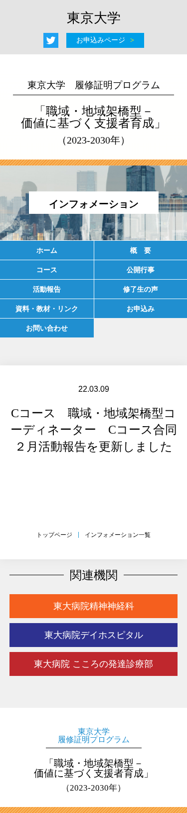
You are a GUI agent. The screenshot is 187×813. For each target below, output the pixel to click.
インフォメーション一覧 (118, 534)
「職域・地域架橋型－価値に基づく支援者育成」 (93, 113)
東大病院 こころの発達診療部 (93, 664)
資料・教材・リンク (46, 309)
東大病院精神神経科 (93, 606)
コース (46, 270)
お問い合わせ (47, 328)
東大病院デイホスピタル (93, 635)
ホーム (46, 250)
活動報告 (47, 289)
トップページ (54, 534)
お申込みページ (100, 40)
